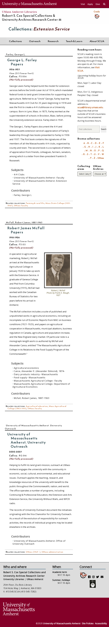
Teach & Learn (74, 41)
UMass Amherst (35, 579)
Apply (90, 4)
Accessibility (101, 623)
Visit (83, 4)
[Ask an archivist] (59, 19)
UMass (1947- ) (33, 552)
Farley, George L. (16, 54)
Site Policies (88, 623)
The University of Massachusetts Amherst (29, 4)
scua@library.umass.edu (90, 107)
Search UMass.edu (104, 4)
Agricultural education (37, 406)
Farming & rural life (35, 203)
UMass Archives (98, 167)
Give (98, 4)
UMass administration (52, 552)
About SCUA (97, 41)
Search (103, 129)
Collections (15, 41)
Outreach (34, 41)
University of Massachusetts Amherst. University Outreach (33, 427)
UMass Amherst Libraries (19, 11)
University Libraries (13, 579)
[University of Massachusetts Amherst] (28, 609)
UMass (101, 158)
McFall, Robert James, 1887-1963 (24, 222)
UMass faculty (21, 205)
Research (53, 41)
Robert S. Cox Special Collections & (30, 17)
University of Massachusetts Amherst (61, 623)
